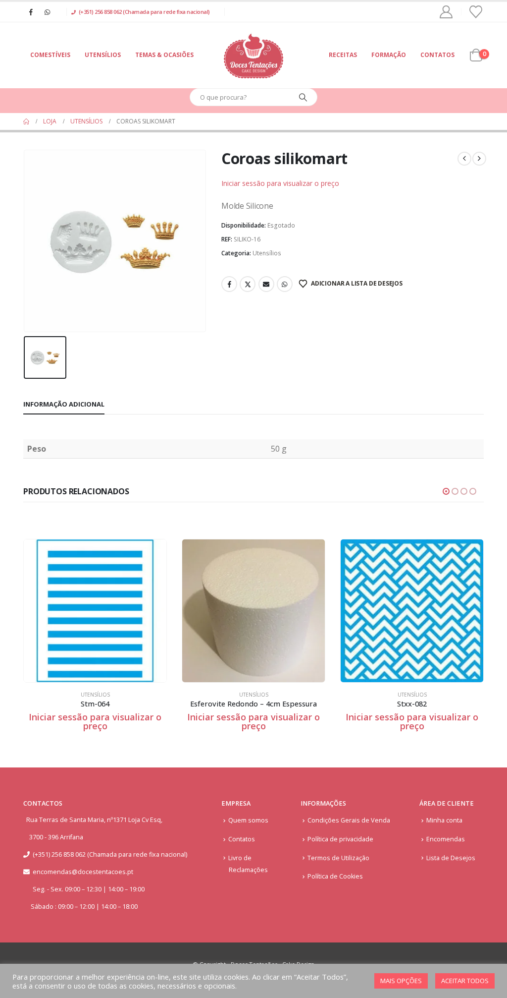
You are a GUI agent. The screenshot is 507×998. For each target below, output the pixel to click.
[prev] (464, 159)
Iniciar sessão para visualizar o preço (280, 183)
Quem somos (248, 820)
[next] (479, 159)
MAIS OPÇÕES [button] (401, 980)
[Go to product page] (95, 610)
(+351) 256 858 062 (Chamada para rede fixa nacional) (144, 11)
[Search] (303, 97)
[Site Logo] (253, 55)
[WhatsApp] (47, 12)
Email (266, 284)
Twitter (247, 284)
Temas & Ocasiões (164, 55)
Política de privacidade (340, 839)
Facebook (229, 284)
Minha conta (444, 820)
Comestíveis (50, 55)
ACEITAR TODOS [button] (465, 980)
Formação (388, 55)
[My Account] (446, 11)
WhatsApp (285, 284)
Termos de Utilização (338, 858)
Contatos (437, 55)
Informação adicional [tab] (63, 404)
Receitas (343, 55)
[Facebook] (31, 12)
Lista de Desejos (450, 858)
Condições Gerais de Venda (348, 820)
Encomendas (445, 839)
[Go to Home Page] (26, 121)
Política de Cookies (335, 876)
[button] (446, 491)
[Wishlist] (476, 11)
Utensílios (103, 55)
